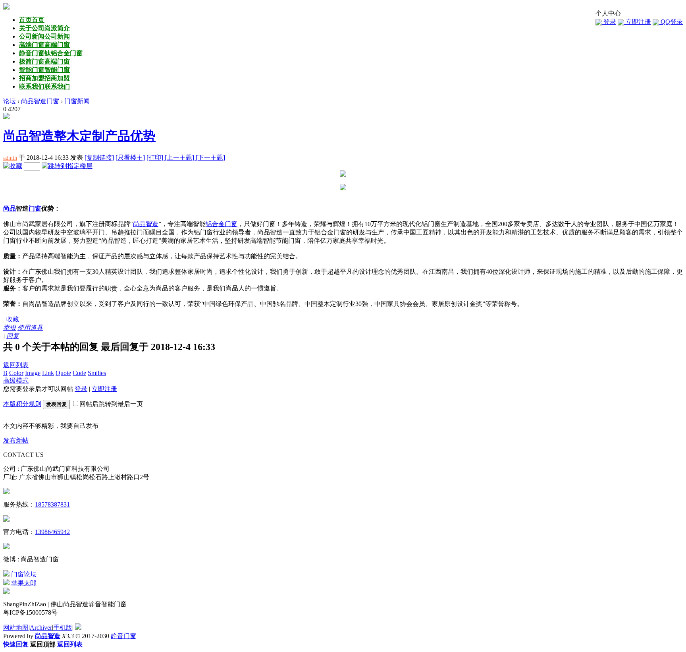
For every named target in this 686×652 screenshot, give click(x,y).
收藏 (12, 319)
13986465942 (52, 531)
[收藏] (12, 166)
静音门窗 (51, 53)
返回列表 (16, 365)
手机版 (62, 627)
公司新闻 (44, 36)
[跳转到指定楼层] (67, 166)
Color (16, 373)
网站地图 (16, 627)
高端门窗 (44, 44)
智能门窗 (44, 69)
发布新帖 (16, 440)
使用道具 (30, 327)
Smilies (97, 373)
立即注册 (637, 21)
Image (32, 373)
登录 (609, 21)
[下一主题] (210, 157)
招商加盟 (44, 78)
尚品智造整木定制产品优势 (79, 136)
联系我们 (44, 86)
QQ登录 (671, 21)
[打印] (155, 157)
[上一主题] (180, 157)
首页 (31, 19)
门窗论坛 (24, 574)
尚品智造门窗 (40, 101)
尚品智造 (145, 224)
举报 (9, 327)
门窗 (35, 208)
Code (79, 373)
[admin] (6, 117)
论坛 (9, 101)
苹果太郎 (24, 583)
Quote (63, 373)
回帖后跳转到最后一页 (111, 403)
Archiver (41, 627)
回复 (12, 336)
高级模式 (16, 380)
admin (10, 158)
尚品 (9, 208)
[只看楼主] (130, 157)
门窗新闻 (77, 101)
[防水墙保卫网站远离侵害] (78, 627)
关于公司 (44, 28)
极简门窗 (44, 61)
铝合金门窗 (221, 224)
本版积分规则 (22, 403)
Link (48, 373)
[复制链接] (99, 157)
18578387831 (52, 504)
